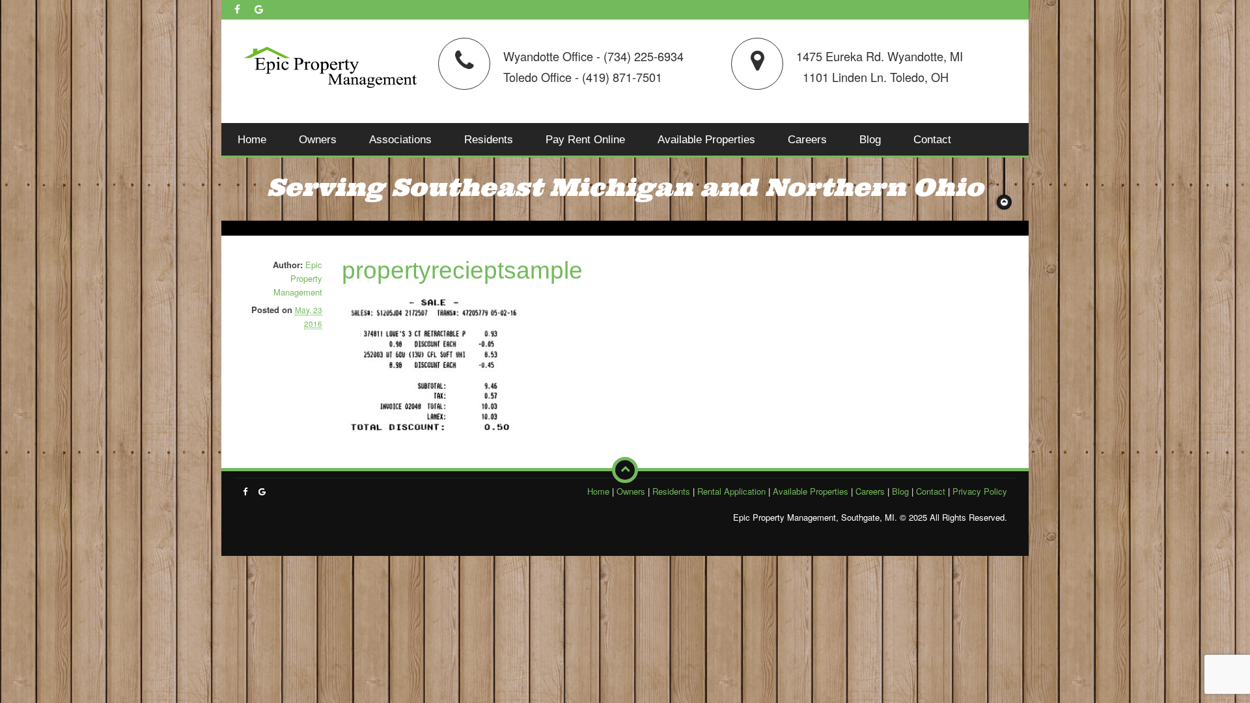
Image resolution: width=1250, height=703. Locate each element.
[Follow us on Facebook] (237, 9)
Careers (807, 139)
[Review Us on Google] (259, 9)
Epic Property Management (297, 278)
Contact (932, 139)
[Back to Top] (625, 470)
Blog (870, 139)
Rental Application (731, 491)
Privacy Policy (979, 491)
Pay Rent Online (585, 139)
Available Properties (706, 139)
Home (252, 139)
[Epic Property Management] (330, 65)
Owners (318, 139)
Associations (400, 139)
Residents (488, 139)
